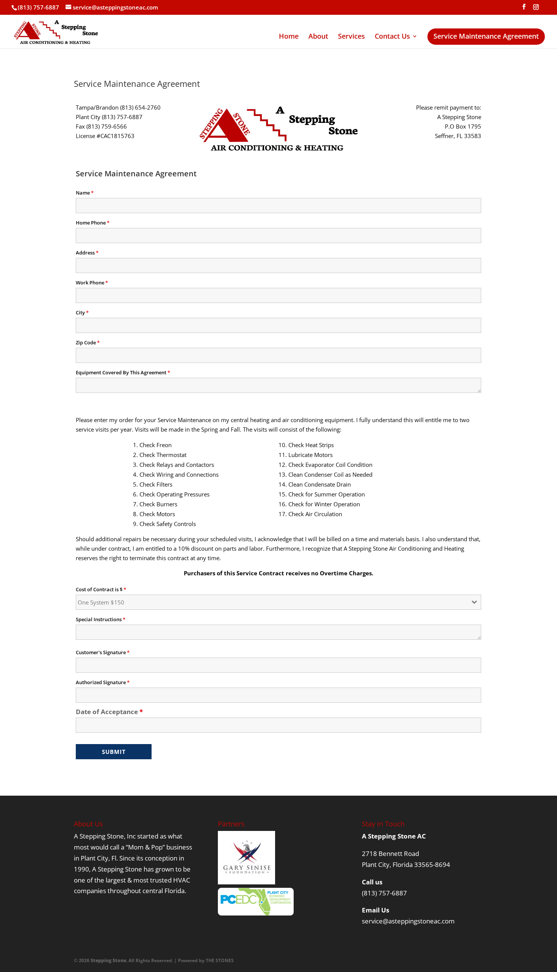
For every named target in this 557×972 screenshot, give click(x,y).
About (318, 37)
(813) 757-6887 (384, 893)
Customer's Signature (103, 652)
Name (85, 192)
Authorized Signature (103, 682)
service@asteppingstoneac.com (408, 921)
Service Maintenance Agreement (486, 38)
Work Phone (92, 282)
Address (87, 252)
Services (351, 37)
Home (289, 37)
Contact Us (392, 37)
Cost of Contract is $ (101, 589)
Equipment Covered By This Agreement (123, 372)
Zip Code (88, 342)
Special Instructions (100, 619)
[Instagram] (536, 9)
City (82, 312)
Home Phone (93, 222)
